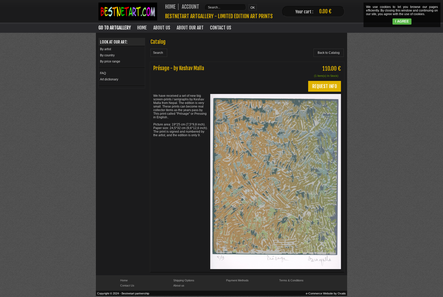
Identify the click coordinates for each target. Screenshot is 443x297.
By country (107, 55)
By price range (110, 61)
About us (178, 285)
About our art (190, 27)
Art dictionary (109, 79)
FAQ (103, 73)
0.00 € (325, 11)
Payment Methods (237, 280)
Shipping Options (183, 280)
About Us (161, 27)
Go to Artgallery (114, 27)
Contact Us (220, 27)
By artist (105, 49)
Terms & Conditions (291, 280)
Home (142, 27)
